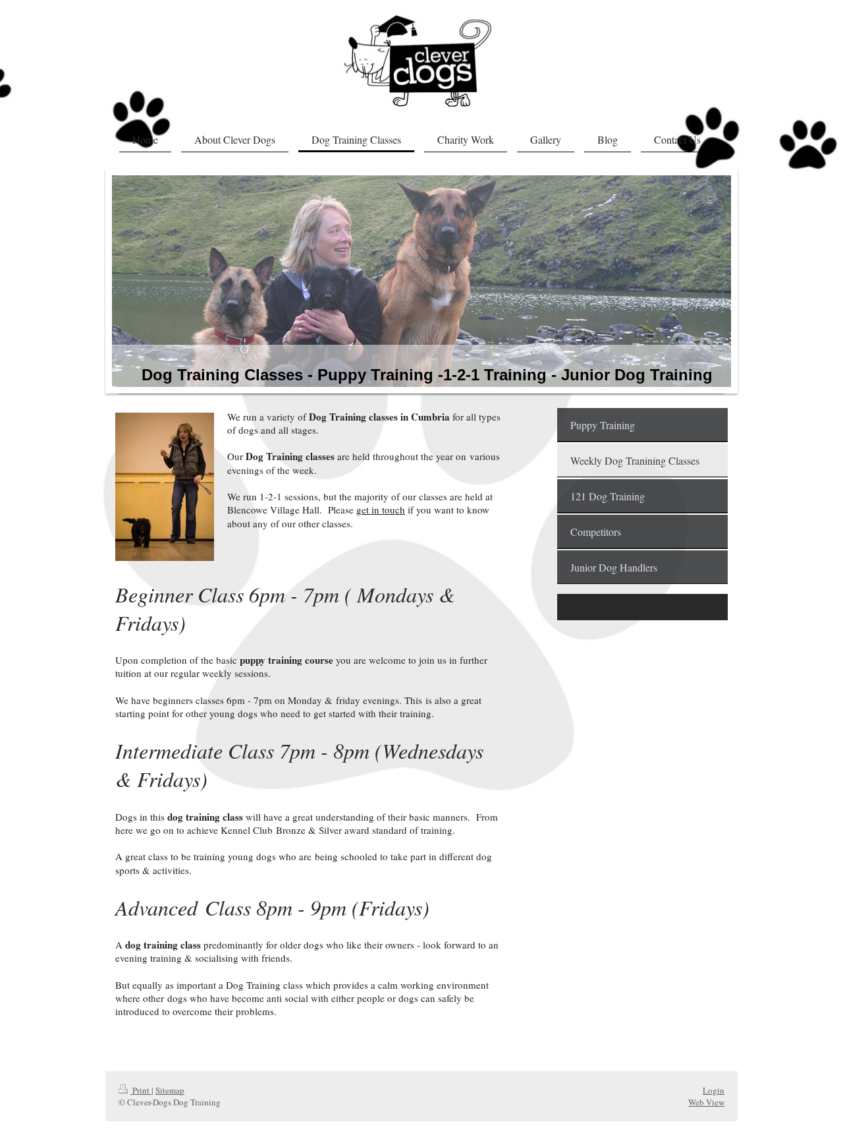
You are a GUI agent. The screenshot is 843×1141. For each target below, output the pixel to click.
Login (713, 1090)
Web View (706, 1102)
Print (140, 1090)
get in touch (380, 509)
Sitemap (169, 1090)
